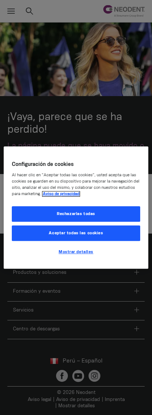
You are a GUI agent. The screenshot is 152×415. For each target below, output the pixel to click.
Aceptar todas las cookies (76, 233)
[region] (76, 207)
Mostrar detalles (76, 252)
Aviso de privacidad (61, 194)
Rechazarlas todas (76, 214)
